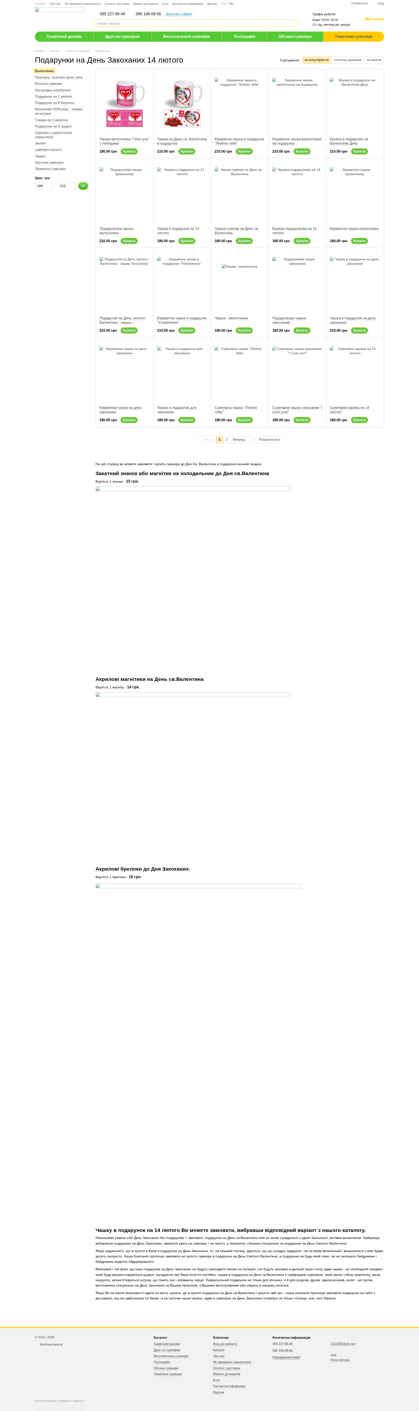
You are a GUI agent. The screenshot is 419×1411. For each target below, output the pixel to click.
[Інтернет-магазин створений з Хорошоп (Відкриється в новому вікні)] (59, 1405)
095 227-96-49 (112, 14)
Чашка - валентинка (231, 318)
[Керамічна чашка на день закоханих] (124, 371)
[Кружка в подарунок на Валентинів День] (355, 103)
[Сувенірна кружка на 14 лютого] (355, 371)
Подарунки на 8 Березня (54, 103)
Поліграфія (244, 36)
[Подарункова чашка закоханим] (297, 282)
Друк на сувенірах (122, 36)
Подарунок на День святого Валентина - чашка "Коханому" (122, 322)
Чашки (40, 156)
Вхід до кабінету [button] (225, 1344)
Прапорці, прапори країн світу (59, 77)
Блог (165, 4)
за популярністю (317, 60)
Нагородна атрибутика (53, 90)
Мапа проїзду (340, 1360)
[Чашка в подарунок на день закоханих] (355, 282)
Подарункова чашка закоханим (289, 320)
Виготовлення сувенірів (186, 36)
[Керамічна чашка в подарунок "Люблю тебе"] (240, 103)
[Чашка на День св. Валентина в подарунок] (182, 103)
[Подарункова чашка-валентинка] (124, 192)
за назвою (374, 60)
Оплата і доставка (117, 4)
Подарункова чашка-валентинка (116, 230)
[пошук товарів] (293, 23)
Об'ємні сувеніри (295, 36)
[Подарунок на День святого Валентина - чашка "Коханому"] (124, 282)
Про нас (55, 4)
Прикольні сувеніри (50, 169)
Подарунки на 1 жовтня (53, 96)
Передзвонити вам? (286, 1357)
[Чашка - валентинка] (240, 282)
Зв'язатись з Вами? (179, 14)
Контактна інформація (187, 4)
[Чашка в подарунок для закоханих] (182, 371)
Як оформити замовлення (83, 4)
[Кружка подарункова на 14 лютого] (297, 192)
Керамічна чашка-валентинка (354, 228)
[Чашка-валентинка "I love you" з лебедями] (124, 103)
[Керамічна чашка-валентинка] (355, 192)
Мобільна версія (51, 1344)
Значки (40, 143)
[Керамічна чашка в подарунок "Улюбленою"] (182, 282)
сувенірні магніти (48, 150)
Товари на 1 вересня (51, 120)
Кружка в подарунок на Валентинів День (349, 141)
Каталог (40, 4)
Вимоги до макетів (145, 4)
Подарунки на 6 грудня (53, 126)
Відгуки (212, 4)
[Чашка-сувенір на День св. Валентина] (240, 192)
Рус (224, 3)
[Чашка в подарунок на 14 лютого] (182, 192)
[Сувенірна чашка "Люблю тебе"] (240, 371)
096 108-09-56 (148, 14)
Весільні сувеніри (48, 84)
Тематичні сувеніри (353, 36)
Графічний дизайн (64, 36)
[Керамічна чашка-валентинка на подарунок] (297, 103)
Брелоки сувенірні (49, 162)
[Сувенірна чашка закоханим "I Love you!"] (297, 371)
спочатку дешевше (348, 60)
